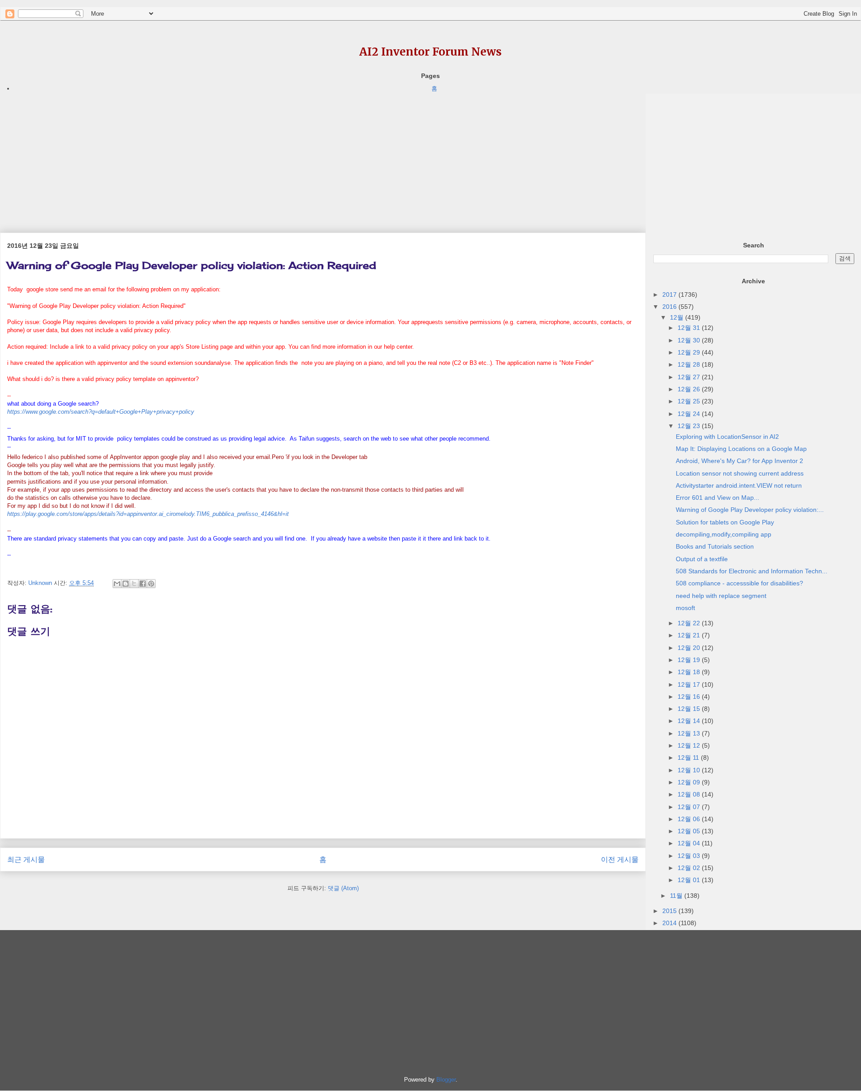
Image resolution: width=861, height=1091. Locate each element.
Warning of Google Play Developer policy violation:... (750, 509)
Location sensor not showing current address (740, 473)
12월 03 (690, 855)
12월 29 (690, 352)
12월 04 (690, 843)
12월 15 (690, 708)
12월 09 (690, 782)
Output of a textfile (702, 559)
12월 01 (690, 879)
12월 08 (690, 794)
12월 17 (690, 684)
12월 (677, 317)
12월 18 (690, 671)
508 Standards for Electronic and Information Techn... (751, 571)
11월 (677, 895)
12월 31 (690, 327)
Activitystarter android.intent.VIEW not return (739, 485)
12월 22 (690, 623)
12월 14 (690, 720)
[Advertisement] (269, 156)
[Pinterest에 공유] (151, 583)
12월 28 (690, 364)
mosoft (685, 607)
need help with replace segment (721, 595)
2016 (670, 306)
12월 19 (690, 659)
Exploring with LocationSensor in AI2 (727, 436)
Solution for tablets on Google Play (725, 522)
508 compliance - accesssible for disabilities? (739, 583)
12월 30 (690, 340)
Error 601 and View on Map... (717, 497)
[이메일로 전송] (117, 583)
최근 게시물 (26, 859)
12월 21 (690, 635)
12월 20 (690, 647)
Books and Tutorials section (715, 546)
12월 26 (690, 389)
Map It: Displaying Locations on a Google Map (741, 448)
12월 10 (690, 770)
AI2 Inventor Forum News (430, 52)
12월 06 (690, 819)
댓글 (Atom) (343, 888)
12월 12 (690, 745)
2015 (670, 910)
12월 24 (690, 413)
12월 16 (690, 696)
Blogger (446, 1079)
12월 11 (689, 757)
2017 (670, 294)
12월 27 (690, 377)
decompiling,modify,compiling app (723, 534)
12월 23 (690, 425)
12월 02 (690, 867)
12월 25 (690, 401)
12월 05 (690, 831)
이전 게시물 (620, 859)
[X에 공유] (134, 583)
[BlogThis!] (125, 583)
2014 (670, 922)
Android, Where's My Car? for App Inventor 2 (739, 460)
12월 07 (690, 806)
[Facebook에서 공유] (142, 583)
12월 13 (690, 733)
